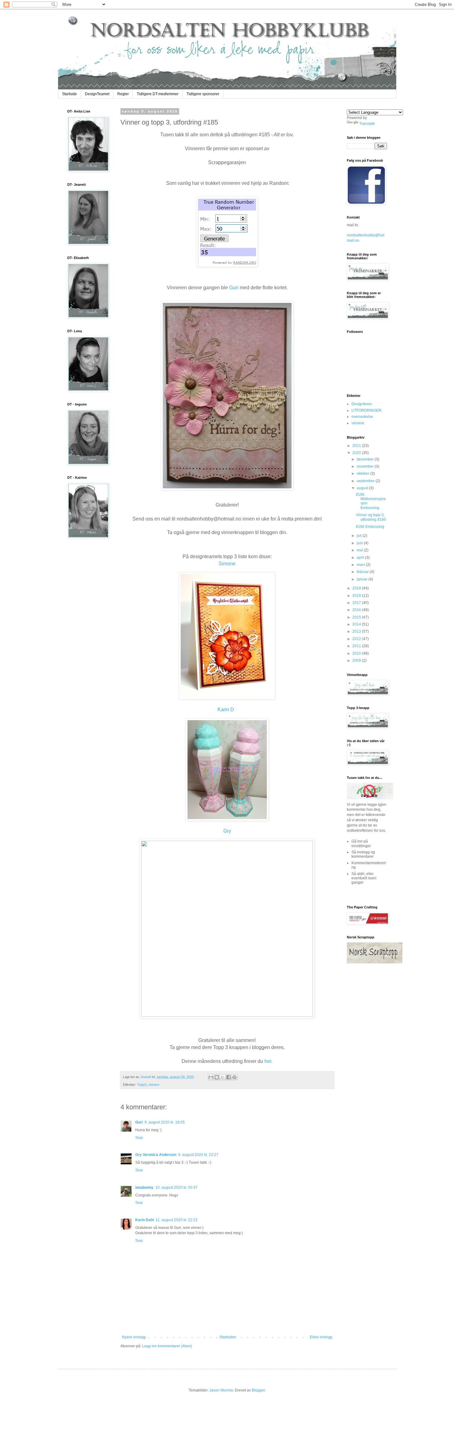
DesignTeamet (97, 94)
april (361, 557)
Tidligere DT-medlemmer (158, 94)
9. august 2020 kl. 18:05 (165, 1122)
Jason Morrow (221, 1390)
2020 (357, 453)
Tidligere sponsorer (203, 94)
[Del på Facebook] (228, 1077)
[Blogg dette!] (217, 1077)
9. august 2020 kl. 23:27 (198, 1155)
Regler (123, 94)
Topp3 (141, 1084)
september (366, 481)
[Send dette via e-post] (211, 1077)
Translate (367, 123)
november (366, 466)
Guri (233, 287)
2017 (357, 603)
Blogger (258, 1390)
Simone (227, 563)
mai (360, 550)
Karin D (225, 709)
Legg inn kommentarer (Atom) (167, 1346)
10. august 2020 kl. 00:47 (176, 1187)
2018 (357, 595)
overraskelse (362, 416)
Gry (227, 831)
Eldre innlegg (321, 1337)
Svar (139, 1138)
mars (361, 565)
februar (363, 572)
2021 (357, 446)
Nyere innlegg (134, 1337)
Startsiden (227, 1337)
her (267, 1061)
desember (366, 459)
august (363, 488)
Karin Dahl (144, 1220)
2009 (357, 660)
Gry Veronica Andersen (155, 1155)
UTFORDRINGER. (366, 410)
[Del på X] (223, 1077)
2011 (357, 646)
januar (362, 579)
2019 (357, 588)
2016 (357, 610)
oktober (363, 473)
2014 (357, 624)
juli (360, 535)
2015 (357, 617)
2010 (357, 653)
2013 (357, 631)
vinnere (153, 1084)
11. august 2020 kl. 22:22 (177, 1220)
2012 (357, 639)
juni (360, 543)
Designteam (361, 404)
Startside (69, 94)
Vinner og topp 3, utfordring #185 (371, 517)
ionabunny (144, 1187)
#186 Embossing (370, 527)
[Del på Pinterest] (234, 1077)
